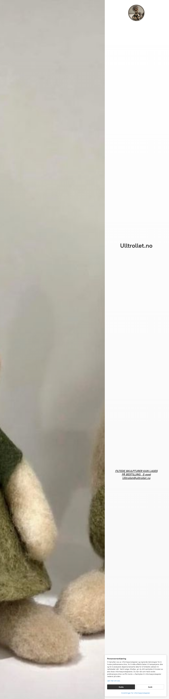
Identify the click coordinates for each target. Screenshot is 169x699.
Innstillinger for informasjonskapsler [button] (135, 693)
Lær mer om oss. (113, 681)
